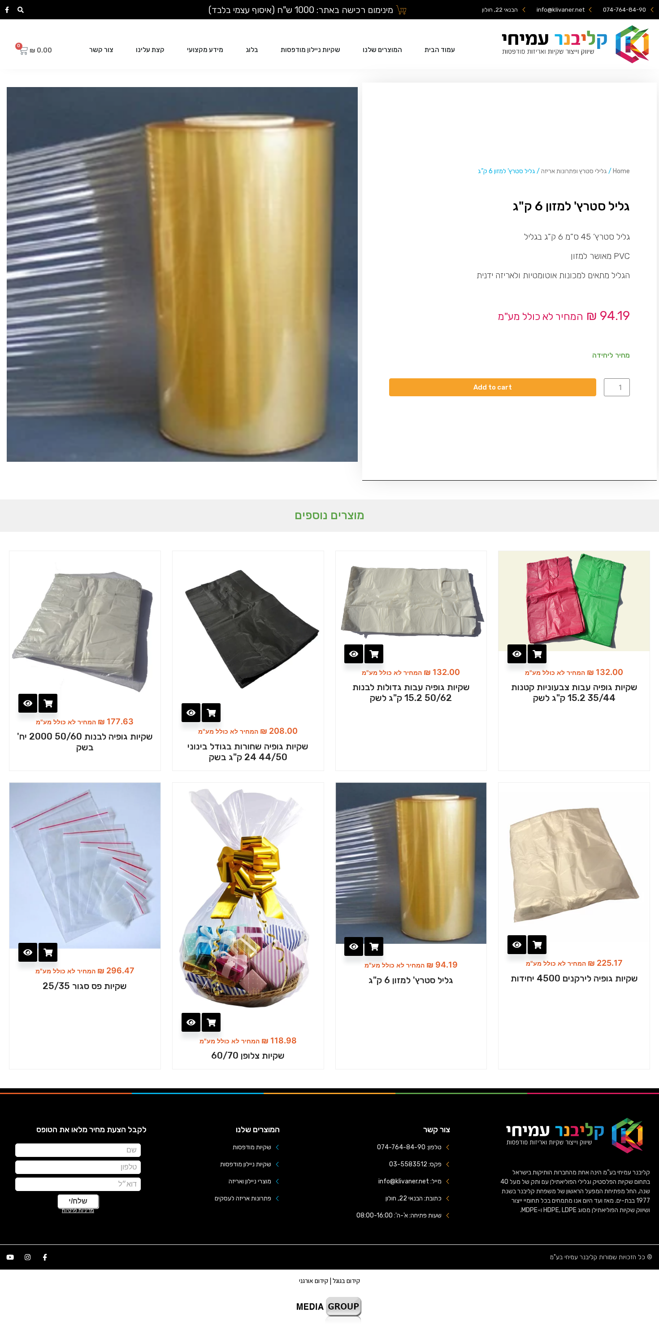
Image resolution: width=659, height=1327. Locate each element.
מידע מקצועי (205, 50)
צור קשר (101, 50)
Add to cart (492, 387)
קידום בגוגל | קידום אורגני (329, 1280)
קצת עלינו (150, 50)
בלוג (252, 50)
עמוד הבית (440, 50)
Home (621, 171)
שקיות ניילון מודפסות (310, 50)
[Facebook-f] (7, 10)
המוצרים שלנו (382, 50)
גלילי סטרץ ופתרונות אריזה (574, 171)
